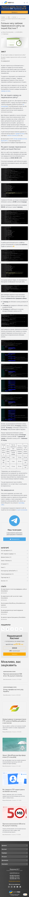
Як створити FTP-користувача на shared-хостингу (14, 790)
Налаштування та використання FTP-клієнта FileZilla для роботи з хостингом (14, 721)
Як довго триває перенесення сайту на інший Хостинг (13, 58)
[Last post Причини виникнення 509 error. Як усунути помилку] (14, 813)
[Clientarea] (27, 2)
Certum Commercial (12, 135)
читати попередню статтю (9, 687)
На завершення (5, 61)
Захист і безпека (6, 560)
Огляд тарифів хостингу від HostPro (13, 690)
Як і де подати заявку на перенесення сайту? (13, 55)
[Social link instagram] (12, 887)
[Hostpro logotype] (9, 3)
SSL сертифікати (6, 550)
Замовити (14, 12)
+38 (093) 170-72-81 (14, 877)
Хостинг (4, 581)
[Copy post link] (3, 629)
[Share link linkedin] (21, 629)
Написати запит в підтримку (14, 881)
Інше (3, 567)
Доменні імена (6, 557)
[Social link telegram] (20, 887)
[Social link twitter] (14, 887)
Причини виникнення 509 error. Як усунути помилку (12, 675)
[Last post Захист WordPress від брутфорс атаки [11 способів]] (14, 744)
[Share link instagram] (16, 629)
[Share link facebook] (12, 629)
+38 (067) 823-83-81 (14, 875)
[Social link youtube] (17, 887)
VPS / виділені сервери (8, 554)
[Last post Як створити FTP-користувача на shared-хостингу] (14, 779)
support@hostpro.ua (14, 873)
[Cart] (24, 2)
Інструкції (5, 564)
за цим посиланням (21, 510)
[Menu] (2, 2)
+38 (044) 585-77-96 (14, 878)
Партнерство (5, 577)
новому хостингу (5, 91)
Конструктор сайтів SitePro (9, 570)
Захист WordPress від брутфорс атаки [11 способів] (14, 756)
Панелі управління (7, 574)
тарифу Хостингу (19, 133)
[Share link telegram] (7, 629)
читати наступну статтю (9, 671)
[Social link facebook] (9, 887)
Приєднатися (15, 539)
